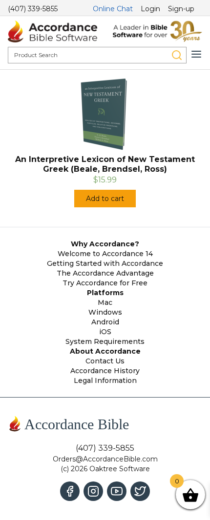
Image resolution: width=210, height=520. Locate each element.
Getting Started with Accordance (105, 263)
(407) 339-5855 (33, 8)
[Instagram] (93, 491)
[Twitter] (140, 491)
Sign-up (181, 8)
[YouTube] (116, 491)
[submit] (177, 55)
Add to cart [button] (105, 198)
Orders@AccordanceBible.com (105, 459)
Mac (105, 302)
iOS (105, 331)
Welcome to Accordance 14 (105, 253)
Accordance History (105, 370)
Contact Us (105, 361)
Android (105, 322)
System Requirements (105, 341)
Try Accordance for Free (105, 283)
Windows (105, 312)
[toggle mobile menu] (196, 54)
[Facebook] (70, 491)
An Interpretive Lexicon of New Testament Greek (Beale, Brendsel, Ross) (105, 164)
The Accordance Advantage (105, 273)
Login (150, 8)
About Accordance (105, 351)
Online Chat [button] (113, 8)
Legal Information (105, 380)
